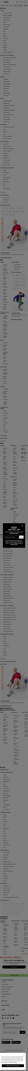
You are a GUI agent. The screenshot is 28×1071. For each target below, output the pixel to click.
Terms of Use (18, 543)
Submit (21, 537)
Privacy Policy (4, 1062)
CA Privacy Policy (13, 1062)
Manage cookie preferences (12, 1065)
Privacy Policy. (14, 544)
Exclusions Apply (14, 533)
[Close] (22, 526)
